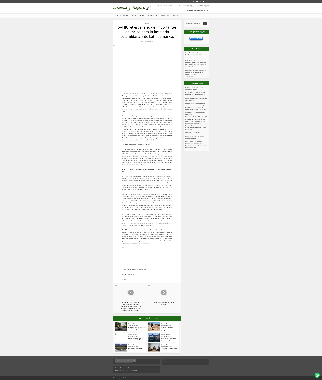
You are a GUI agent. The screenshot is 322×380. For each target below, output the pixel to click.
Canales (133, 15)
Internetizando (133, 377)
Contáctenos (175, 15)
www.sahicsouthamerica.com (141, 243)
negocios (125, 279)
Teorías (142, 15)
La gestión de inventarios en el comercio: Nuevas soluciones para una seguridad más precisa (196, 127)
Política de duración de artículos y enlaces (126, 370)
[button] (317, 375)
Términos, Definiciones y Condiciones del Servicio (128, 367)
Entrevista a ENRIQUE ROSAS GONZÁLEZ (196, 116)
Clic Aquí (206, 10)
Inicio (116, 15)
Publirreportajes (152, 15)
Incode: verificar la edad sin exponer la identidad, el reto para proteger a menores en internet (195, 72)
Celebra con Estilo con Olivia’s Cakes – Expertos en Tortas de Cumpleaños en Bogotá (195, 94)
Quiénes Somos (164, 15)
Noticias (147, 24)
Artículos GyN (124, 15)
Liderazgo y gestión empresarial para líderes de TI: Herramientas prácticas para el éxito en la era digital (195, 121)
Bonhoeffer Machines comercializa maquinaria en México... (169, 329)
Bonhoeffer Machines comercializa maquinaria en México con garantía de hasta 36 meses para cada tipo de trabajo (196, 62)
